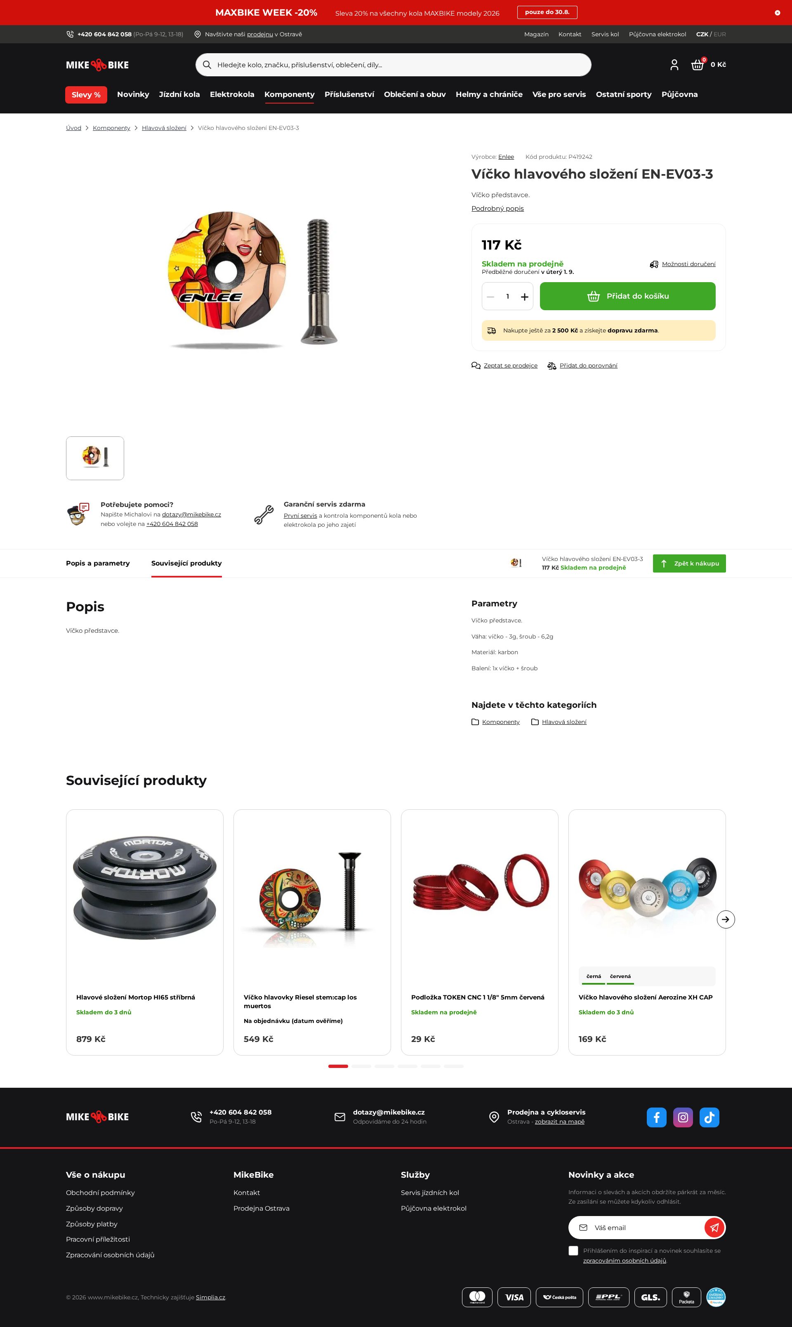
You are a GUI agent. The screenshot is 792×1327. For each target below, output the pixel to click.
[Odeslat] (714, 1227)
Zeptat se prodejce (510, 365)
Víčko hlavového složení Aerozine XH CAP (646, 997)
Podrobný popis (497, 208)
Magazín (536, 34)
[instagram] (683, 1117)
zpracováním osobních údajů (624, 1260)
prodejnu (260, 34)
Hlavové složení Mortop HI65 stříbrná (135, 997)
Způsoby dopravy (94, 1208)
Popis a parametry (98, 563)
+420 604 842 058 (172, 524)
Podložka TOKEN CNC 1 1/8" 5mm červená (477, 997)
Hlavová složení (164, 128)
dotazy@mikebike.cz (191, 514)
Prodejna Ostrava (261, 1208)
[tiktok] (709, 1117)
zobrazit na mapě (560, 1121)
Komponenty (111, 128)
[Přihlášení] (674, 64)
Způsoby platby (92, 1224)
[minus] (490, 297)
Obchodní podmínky (100, 1193)
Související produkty (186, 563)
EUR (720, 34)
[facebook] (657, 1117)
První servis (300, 515)
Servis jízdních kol (430, 1193)
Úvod (73, 128)
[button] (778, 13)
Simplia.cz (210, 1297)
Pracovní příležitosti (98, 1239)
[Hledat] (207, 65)
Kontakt (570, 34)
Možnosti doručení (689, 264)
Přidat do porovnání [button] (589, 365)
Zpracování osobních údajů (110, 1255)
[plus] (524, 297)
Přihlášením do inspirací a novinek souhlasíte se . (652, 1255)
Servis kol (605, 34)
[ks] (507, 296)
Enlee (506, 156)
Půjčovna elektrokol (657, 34)
